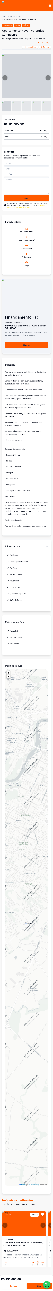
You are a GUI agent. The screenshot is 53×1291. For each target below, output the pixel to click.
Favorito (46, 47)
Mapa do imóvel (13, 665)
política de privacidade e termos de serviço (26, 206)
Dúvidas (13, 1286)
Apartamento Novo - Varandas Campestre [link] (19, 19)
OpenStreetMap (33, 1185)
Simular (26, 345)
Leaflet (23, 1185)
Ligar (39, 1286)
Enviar (26, 198)
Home (4, 16)
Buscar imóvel (15, 16)
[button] (4, 77)
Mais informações (14, 622)
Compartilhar (31, 47)
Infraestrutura (12, 546)
